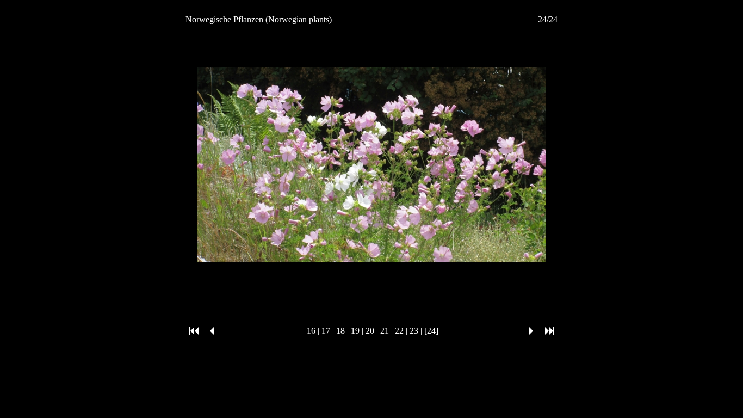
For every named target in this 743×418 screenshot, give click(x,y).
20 (370, 330)
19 (355, 330)
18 (340, 330)
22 (399, 330)
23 (414, 330)
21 (384, 330)
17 (325, 330)
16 (311, 330)
